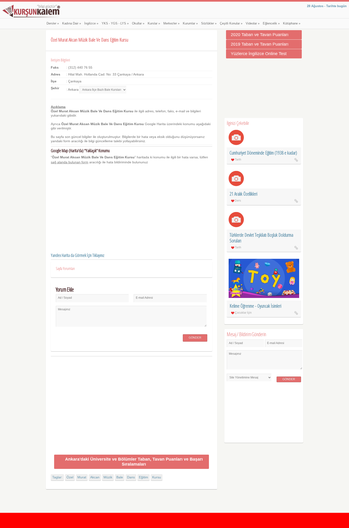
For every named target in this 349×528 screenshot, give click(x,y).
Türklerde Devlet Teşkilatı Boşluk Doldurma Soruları (261, 238)
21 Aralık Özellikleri (243, 194)
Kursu (156, 477)
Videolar (252, 23)
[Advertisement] (131, 406)
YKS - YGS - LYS (115, 23)
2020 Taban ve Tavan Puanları (259, 34)
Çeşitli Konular (231, 23)
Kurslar (154, 23)
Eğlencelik (271, 23)
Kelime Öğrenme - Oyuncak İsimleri (255, 306)
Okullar (138, 23)
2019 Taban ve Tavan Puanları (259, 44)
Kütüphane (291, 23)
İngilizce (91, 23)
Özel (69, 477)
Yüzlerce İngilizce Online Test (259, 53)
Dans (131, 477)
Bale (119, 477)
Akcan (94, 477)
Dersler (53, 23)
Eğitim (143, 477)
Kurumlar (190, 23)
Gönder (195, 337)
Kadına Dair (71, 23)
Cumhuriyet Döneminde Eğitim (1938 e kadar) (263, 153)
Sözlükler (209, 23)
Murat (81, 477)
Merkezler (171, 23)
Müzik (108, 477)
